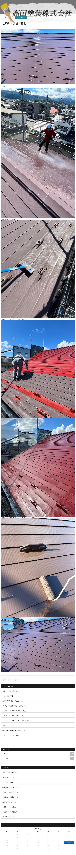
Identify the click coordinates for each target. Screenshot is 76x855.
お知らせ (38, 754)
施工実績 (20, 17)
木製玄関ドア (6, 725)
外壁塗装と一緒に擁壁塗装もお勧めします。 (14, 711)
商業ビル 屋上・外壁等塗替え (10, 691)
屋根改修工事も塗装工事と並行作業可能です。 (15, 706)
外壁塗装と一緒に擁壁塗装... (10, 807)
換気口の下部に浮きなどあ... (10, 792)
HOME (16, 12)
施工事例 (42, 12)
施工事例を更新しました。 (9, 777)
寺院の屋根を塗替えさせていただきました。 (14, 730)
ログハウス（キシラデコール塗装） (12, 735)
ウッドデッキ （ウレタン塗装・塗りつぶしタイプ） (16, 721)
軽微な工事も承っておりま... (10, 787)
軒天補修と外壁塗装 (7, 696)
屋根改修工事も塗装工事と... (10, 797)
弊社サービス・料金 (27, 12)
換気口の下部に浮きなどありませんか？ (13, 701)
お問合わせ (60, 12)
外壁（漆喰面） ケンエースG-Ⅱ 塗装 (13, 716)
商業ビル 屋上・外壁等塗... (10, 772)
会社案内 (50, 12)
